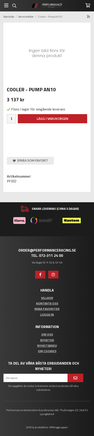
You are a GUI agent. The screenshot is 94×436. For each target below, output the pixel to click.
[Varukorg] (88, 5)
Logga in (47, 314)
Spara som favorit (32, 160)
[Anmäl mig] (75, 378)
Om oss (47, 334)
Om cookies (47, 351)
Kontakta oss (47, 303)
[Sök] (14, 6)
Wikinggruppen (58, 427)
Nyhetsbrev (47, 345)
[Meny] (6, 5)
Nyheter (47, 340)
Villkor (47, 297)
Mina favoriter (47, 308)
